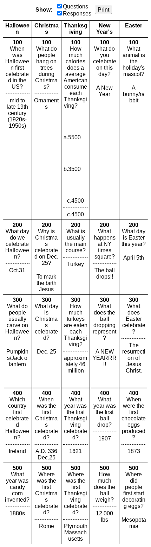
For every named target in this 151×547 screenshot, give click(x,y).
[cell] (17, 128)
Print (103, 10)
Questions (75, 6)
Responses (77, 14)
